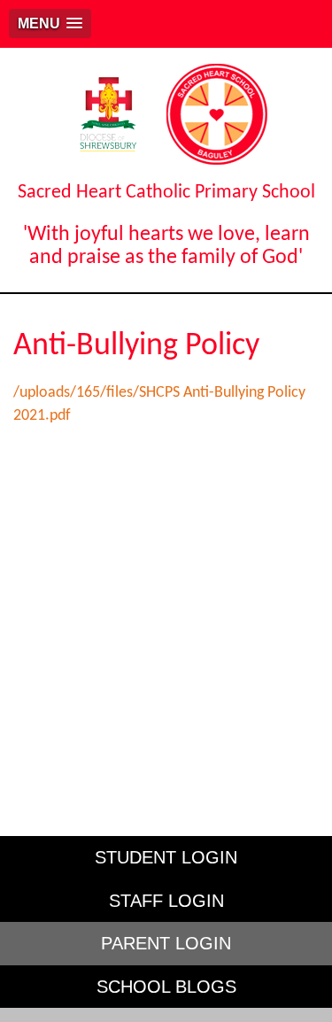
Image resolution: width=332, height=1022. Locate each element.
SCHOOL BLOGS (166, 986)
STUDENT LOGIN (166, 857)
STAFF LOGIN (166, 900)
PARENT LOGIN (166, 943)
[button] (50, 23)
